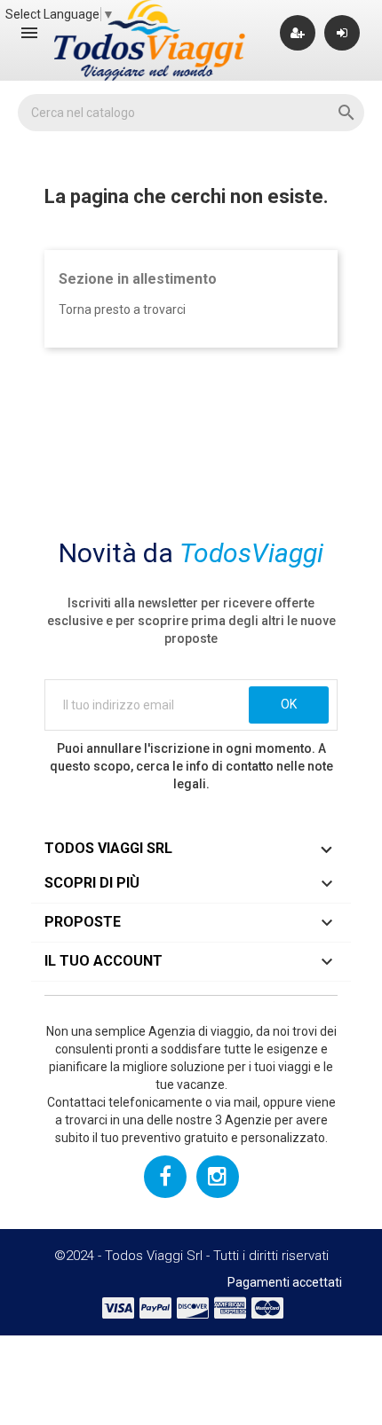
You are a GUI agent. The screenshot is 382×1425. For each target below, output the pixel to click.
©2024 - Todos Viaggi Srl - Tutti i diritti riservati (191, 1256)
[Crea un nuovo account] (297, 33)
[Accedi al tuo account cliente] (342, 33)
